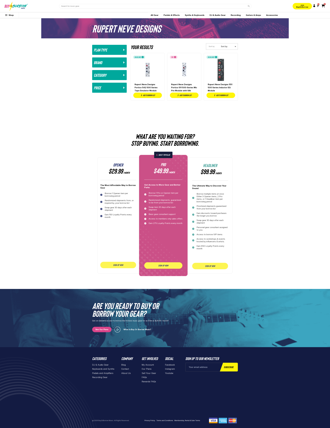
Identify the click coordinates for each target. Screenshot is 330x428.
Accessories (272, 15)
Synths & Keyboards (194, 15)
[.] (117, 329)
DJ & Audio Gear (218, 15)
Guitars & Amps (253, 15)
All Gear (154, 15)
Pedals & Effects (172, 15)
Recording (236, 15)
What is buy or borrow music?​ (137, 329)
